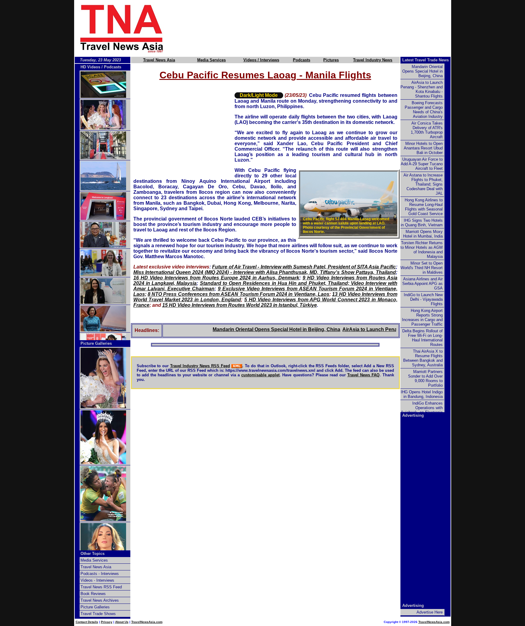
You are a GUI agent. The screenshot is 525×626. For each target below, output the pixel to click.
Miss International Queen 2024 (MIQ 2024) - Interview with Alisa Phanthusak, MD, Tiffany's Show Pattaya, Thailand (264, 272)
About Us (122, 622)
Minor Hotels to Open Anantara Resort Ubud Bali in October (423, 148)
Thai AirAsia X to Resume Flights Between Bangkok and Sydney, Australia (423, 358)
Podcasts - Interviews (100, 573)
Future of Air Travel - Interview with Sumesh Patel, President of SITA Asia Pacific (304, 266)
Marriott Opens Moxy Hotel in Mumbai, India (423, 233)
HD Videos (90, 67)
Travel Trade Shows (98, 613)
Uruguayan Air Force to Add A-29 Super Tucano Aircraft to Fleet (422, 164)
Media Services (211, 60)
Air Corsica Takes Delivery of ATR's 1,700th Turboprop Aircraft (427, 130)
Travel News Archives (100, 600)
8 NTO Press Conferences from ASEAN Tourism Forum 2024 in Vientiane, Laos (238, 294)
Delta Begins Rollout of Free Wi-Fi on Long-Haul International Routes (422, 338)
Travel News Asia (159, 60)
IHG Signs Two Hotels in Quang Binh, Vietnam (422, 222)
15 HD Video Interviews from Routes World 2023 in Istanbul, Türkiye (239, 305)
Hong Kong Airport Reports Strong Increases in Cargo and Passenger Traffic (422, 317)
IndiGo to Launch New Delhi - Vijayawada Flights (423, 299)
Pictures (331, 60)
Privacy (106, 622)
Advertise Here (430, 612)
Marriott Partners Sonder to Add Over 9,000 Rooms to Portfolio (425, 378)
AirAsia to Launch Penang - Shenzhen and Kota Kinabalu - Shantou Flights (421, 89)
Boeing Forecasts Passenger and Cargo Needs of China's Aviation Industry (424, 110)
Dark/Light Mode (259, 95)
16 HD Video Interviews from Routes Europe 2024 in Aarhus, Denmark (216, 277)
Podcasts (301, 60)
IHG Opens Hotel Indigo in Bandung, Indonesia (422, 394)
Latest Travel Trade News (425, 60)
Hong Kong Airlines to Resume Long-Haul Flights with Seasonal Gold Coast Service (424, 207)
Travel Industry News (372, 60)
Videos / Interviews (261, 60)
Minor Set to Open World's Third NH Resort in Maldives (421, 268)
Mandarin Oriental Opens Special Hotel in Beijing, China (261, 329)
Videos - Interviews (97, 580)
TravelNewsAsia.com (147, 622)
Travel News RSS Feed (101, 587)
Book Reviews (93, 593)
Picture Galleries (96, 343)
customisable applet (260, 375)
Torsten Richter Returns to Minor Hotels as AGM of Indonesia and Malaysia (421, 250)
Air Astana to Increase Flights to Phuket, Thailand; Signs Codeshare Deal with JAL (423, 184)
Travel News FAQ (363, 375)
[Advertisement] (317, 28)
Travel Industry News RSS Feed (200, 366)
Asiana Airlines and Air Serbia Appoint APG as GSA (422, 283)
